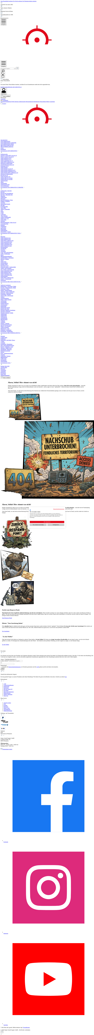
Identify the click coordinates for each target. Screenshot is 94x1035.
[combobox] (7, 68)
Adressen (16, 101)
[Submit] (1, 662)
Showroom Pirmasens (9, 691)
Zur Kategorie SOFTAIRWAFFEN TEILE (11, 233)
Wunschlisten (43, 101)
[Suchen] (15, 68)
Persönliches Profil (9, 101)
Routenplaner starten (7, 749)
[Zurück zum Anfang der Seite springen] (2, 1032)
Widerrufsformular (8, 710)
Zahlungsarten (22, 101)
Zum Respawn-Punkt (7, 618)
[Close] (1, 82)
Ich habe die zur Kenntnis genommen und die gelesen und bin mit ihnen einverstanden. (30, 667)
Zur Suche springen (17, 1)
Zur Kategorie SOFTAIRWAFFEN (9, 150)
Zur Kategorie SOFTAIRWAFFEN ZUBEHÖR (12, 187)
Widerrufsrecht (7, 693)
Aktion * (3, 659)
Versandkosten (7, 709)
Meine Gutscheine (50, 101)
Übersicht (3, 101)
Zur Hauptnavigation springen (29, 1)
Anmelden (3, 99)
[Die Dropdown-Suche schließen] (17, 68)
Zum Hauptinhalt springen (7, 1)
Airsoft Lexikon (7, 702)
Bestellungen (37, 101)
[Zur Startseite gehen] (45, 59)
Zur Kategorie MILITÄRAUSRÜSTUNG (11, 281)
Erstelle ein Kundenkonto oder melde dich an (11, 87)
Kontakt (5, 705)
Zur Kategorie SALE (6, 362)
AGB (37, 667)
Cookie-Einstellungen (9, 685)
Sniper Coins (7, 708)
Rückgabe (6, 706)
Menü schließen (6, 96)
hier (66, 676)
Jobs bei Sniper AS (8, 689)
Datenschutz (6, 686)
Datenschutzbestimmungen (14, 667)
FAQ (5, 704)
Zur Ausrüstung (5, 631)
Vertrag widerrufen (8, 694)
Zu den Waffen (5, 644)
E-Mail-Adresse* (5, 661)
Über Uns (6, 695)
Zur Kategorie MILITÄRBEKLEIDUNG (10, 332)
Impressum (6, 687)
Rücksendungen (30, 101)
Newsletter (6, 690)
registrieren (5, 100)
